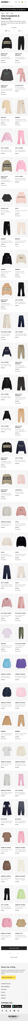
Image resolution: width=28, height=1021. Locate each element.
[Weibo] (18, 1011)
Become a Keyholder (7, 977)
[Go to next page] (25, 953)
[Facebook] (2, 1011)
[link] (7, 57)
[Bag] (22, 2)
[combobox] (15, 6)
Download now (22, 9)
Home (2, 13)
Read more (4, 24)
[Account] (16, 2)
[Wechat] (14, 1011)
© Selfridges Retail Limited (14, 1018)
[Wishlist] (19, 2)
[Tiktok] (10, 1011)
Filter (6, 30)
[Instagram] (6, 1011)
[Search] (3, 6)
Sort (19, 30)
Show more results (14, 948)
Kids (7, 13)
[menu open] (25, 2)
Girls (12, 13)
